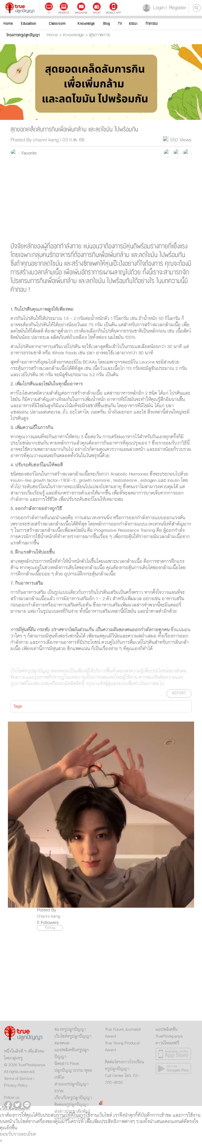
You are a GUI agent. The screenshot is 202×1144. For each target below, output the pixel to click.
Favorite (28, 153)
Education (28, 23)
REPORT (179, 693)
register (176, 8)
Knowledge (86, 23)
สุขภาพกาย (99, 35)
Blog (106, 23)
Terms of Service (18, 1078)
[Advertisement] (101, 199)
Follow (50, 928)
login (158, 8)
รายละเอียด (25, 1134)
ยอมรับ (7, 1134)
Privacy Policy (16, 1085)
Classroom (57, 23)
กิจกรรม (152, 23)
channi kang (48, 916)
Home (8, 23)
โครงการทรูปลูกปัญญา (23, 35)
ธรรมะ (133, 23)
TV (120, 23)
